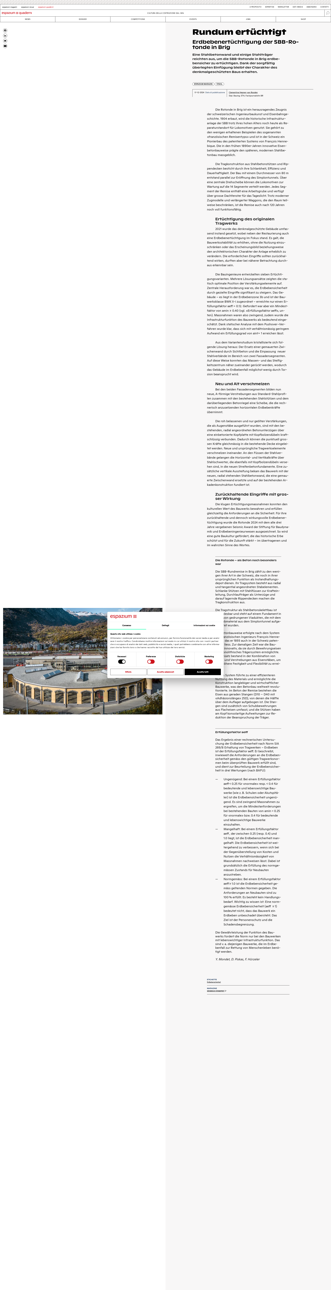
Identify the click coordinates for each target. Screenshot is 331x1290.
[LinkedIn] (5, 35)
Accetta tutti (202, 672)
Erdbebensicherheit (214, 982)
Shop (303, 19)
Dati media (298, 7)
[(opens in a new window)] (5, 46)
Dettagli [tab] (165, 625)
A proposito (256, 7)
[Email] (5, 40)
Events (193, 19)
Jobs (248, 19)
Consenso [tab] (126, 625)
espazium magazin (203, 84)
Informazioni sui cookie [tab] (204, 625)
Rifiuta (128, 672)
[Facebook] (5, 30)
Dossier (83, 19)
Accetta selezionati (165, 672)
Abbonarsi (312, 7)
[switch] (151, 662)
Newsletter (283, 7)
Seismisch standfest (215, 991)
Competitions (138, 19)
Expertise (269, 7)
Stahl (219, 84)
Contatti (324, 7)
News (27, 19)
